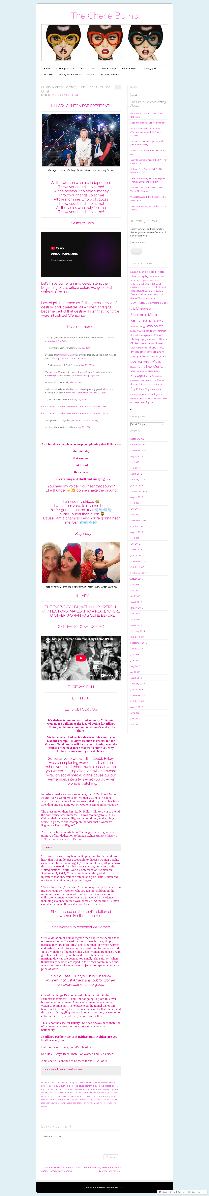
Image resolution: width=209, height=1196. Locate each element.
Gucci (155, 339)
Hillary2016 (113, 1093)
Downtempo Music (157, 302)
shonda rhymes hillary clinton (86, 1100)
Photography (150, 68)
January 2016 (136, 555)
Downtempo (138, 303)
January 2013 (136, 689)
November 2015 (138, 561)
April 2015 (135, 596)
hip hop (143, 343)
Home (47, 68)
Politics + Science (130, 68)
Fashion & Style (153, 320)
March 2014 (136, 625)
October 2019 (137, 438)
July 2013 (134, 654)
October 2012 (137, 701)
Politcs (53, 1083)
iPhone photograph (143, 352)
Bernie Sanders (101, 1083)
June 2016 (135, 543)
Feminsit (86, 1089)
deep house (149, 294)
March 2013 (136, 677)
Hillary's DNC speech (98, 1093)
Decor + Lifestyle (108, 68)
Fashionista (154, 326)
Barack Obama (158, 277)
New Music (154, 366)
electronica (145, 308)
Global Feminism (67, 1093)
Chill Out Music (136, 291)
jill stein (45, 1096)
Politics (155, 376)
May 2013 (135, 666)
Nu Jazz (157, 371)
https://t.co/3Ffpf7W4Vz (57, 341)
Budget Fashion (146, 281)
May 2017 (135, 514)
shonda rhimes (65, 1100)
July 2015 (134, 584)
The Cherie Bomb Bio (109, 74)
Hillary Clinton (82, 1093)
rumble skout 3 (149, 380)
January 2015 (136, 607)
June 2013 (135, 660)
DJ (138, 298)
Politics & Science (65, 1083)
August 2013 (136, 648)
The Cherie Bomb (104, 16)
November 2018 (138, 450)
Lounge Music (136, 361)
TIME (112, 170)
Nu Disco (148, 371)
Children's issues (76, 1086)
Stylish (152, 389)
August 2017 (136, 497)
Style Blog (144, 389)
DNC (100, 1086)
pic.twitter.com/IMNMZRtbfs (92, 392)
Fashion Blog (137, 326)
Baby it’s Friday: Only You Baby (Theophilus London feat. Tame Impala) (145, 132)
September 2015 (138, 572)
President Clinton (49, 1100)
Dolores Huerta (147, 298)
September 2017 (138, 491)
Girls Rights (53, 1093)
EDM (134, 308)
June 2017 (135, 508)
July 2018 (134, 462)
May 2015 (135, 590)
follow (136, 251)
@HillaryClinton (66, 354)
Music (82, 68)
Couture (159, 291)
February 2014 (137, 631)
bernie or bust (87, 1083)
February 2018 (137, 479)
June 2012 (135, 718)
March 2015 (136, 601)
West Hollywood (153, 394)
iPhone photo (156, 347)
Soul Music (158, 384)
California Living (153, 283)
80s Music (140, 271)
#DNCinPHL (71, 392)
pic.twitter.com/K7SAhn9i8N (72, 358)
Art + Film (48, 74)
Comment (110, 1157)
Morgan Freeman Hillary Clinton (89, 1096)
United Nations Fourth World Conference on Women (69, 1103)
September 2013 (138, 642)
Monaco (148, 361)
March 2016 (136, 549)
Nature (90, 74)
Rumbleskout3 (136, 380)
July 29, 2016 (84, 347)
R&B (160, 376)
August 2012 (136, 707)
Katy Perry (54, 1096)
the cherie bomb (71, 95)
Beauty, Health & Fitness (70, 74)
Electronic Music (144, 314)
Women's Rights (144, 402)
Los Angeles (158, 356)
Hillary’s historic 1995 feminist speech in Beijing (79, 837)
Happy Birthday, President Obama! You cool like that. (102, 1169)
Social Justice (147, 384)
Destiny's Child (91, 1086)
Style (93, 68)
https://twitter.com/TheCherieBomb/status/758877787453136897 (74, 406)
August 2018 (136, 456)
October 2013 (137, 636)
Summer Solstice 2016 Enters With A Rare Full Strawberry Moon (60, 1169)
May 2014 (135, 613)
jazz (148, 356)
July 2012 (134, 712)
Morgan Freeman (66, 1096)
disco (133, 298)
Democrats (159, 295)
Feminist (161, 330)
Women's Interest (153, 399)
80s (132, 272)
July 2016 (134, 537)
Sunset (158, 389)
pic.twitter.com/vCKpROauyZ (86, 420)
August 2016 (136, 532)
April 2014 (135, 619)
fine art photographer (141, 335)
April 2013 (135, 671)
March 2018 (136, 473)
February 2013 (137, 683)
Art (150, 276)
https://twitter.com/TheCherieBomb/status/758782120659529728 (74, 413)
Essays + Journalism (64, 68)
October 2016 (137, 526)
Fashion (136, 320)
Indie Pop (142, 347)
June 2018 (135, 467)
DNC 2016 (107, 1086)
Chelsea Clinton (61, 1086)
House (151, 343)
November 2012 (138, 695)
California (156, 280)
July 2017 (134, 502)
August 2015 (136, 578)
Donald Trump (54, 1089)
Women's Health (138, 398)
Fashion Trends (137, 331)
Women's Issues (100, 1103)
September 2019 (138, 444)
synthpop (135, 394)
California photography (141, 287)
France (150, 339)
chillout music (160, 287)
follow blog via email (143, 221)
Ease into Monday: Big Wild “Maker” (147, 122)
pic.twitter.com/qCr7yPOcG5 (86, 375)
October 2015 (137, 567)
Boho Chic (135, 280)
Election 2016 (68, 1089)
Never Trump (110, 1096)
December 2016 (138, 520)
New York (140, 371)
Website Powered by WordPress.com (104, 1187)
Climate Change (148, 291)
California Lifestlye (138, 284)
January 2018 (136, 485)
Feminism (78, 1089)
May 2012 (135, 724)
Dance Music (137, 294)
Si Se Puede (105, 1100)
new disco (141, 367)
